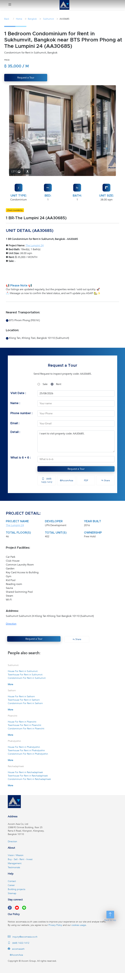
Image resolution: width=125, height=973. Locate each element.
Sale (45, 384)
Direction (11, 624)
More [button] (10, 684)
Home (18, 18)
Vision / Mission (15, 855)
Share (106, 480)
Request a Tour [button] (25, 77)
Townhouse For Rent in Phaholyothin (26, 750)
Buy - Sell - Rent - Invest (20, 859)
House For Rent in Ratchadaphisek (25, 772)
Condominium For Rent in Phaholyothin (28, 753)
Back (6, 18)
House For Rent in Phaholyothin (24, 747)
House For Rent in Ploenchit (22, 721)
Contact (12, 881)
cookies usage (78, 925)
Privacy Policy (55, 925)
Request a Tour (76, 469)
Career (11, 885)
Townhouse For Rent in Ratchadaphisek (28, 775)
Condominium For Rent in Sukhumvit (27, 678)
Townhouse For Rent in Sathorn (24, 699)
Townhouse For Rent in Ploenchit (24, 725)
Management (14, 863)
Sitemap (12, 893)
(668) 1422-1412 (46, 480)
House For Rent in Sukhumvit (23, 671)
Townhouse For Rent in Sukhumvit (25, 674)
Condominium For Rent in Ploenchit (26, 728)
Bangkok (32, 18)
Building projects (16, 889)
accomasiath (18, 948)
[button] (10, 5)
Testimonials (14, 867)
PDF (85, 480)
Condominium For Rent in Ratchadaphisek (29, 779)
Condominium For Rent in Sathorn (25, 703)
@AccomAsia (66, 480)
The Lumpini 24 (35, 245)
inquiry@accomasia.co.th (24, 936)
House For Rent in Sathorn (21, 696)
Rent (58, 384)
